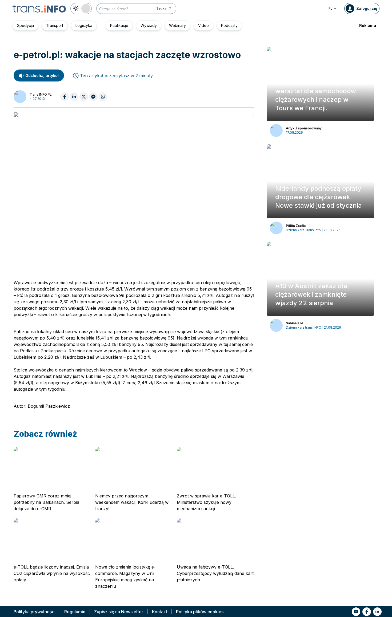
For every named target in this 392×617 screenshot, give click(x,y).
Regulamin (74, 611)
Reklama (367, 25)
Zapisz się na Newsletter (118, 611)
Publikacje (119, 25)
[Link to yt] (356, 611)
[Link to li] (377, 611)
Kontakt (159, 611)
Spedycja (25, 25)
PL (331, 8)
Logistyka (83, 25)
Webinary (177, 25)
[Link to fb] (366, 611)
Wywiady (149, 25)
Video (203, 25)
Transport (54, 25)
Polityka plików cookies (199, 611)
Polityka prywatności (34, 611)
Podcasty (229, 25)
